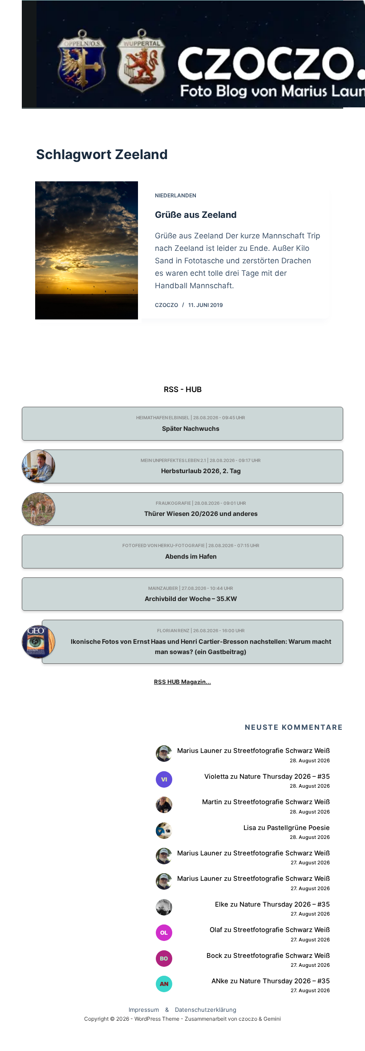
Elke (221, 904)
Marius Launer (199, 751)
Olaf (216, 930)
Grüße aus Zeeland (196, 214)
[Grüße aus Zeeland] (87, 250)
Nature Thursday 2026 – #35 (284, 777)
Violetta (216, 777)
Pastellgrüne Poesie (298, 828)
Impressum (144, 1009)
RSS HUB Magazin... (182, 681)
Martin (212, 802)
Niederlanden (175, 195)
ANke (219, 981)
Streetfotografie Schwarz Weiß (281, 751)
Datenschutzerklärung (205, 1009)
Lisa (249, 828)
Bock (214, 956)
